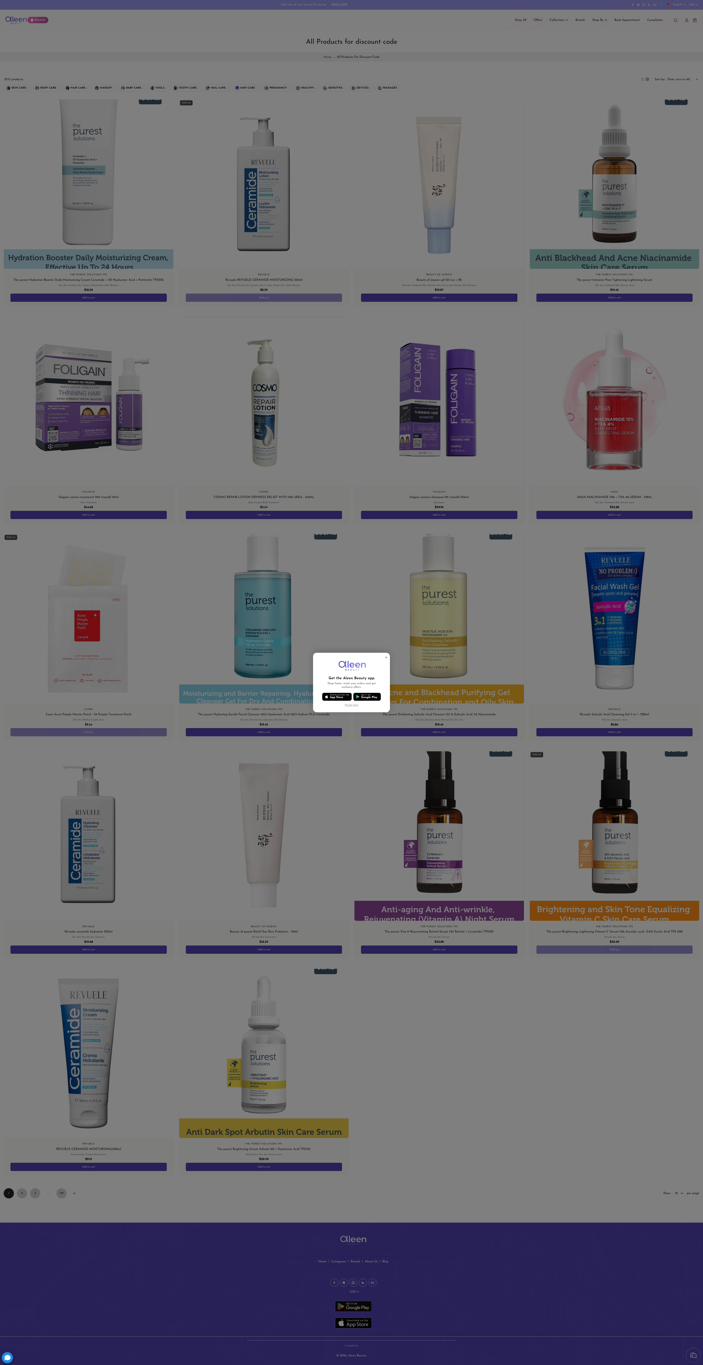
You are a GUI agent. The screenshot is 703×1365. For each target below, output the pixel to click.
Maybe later (351, 705)
